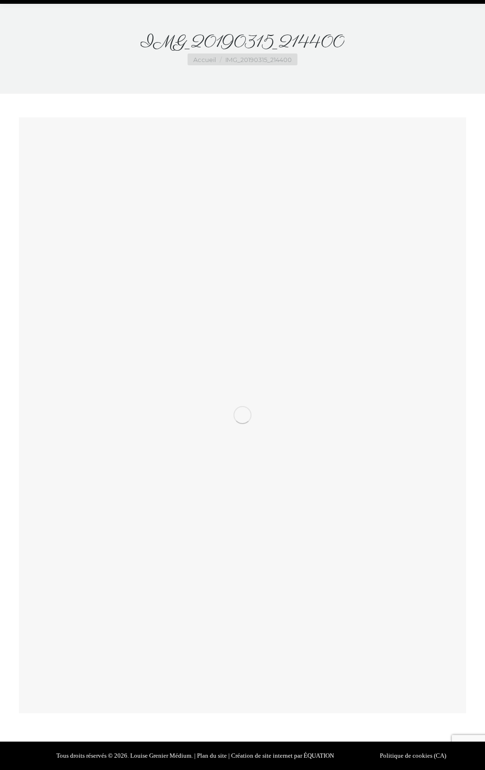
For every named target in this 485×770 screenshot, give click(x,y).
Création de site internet (262, 755)
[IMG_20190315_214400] (242, 415)
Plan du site (212, 755)
